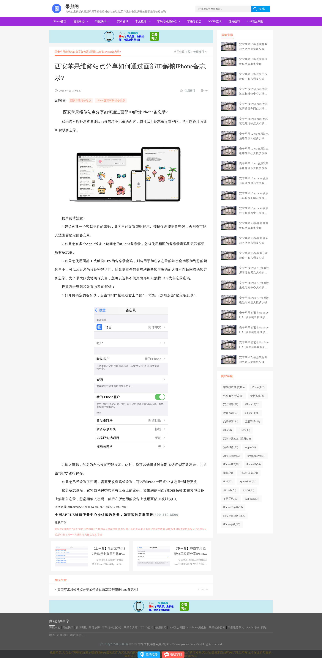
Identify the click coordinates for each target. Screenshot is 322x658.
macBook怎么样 (197, 627)
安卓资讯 (122, 21)
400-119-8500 (166, 515)
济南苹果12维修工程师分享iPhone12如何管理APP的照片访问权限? (190, 551)
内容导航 (62, 635)
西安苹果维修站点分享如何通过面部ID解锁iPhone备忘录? (98, 589)
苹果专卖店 (194, 21)
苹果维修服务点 (167, 21)
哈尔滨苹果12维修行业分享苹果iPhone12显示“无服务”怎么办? (108, 551)
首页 (187, 51)
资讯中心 (79, 21)
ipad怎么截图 (255, 21)
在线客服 (176, 654)
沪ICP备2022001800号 (114, 644)
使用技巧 (234, 21)
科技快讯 (100, 21)
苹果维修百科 (217, 627)
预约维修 (152, 654)
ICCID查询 (215, 21)
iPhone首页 (59, 21)
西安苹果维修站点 (80, 100)
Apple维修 (252, 627)
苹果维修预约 (236, 627)
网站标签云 (77, 635)
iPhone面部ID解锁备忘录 (111, 100)
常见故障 (140, 21)
